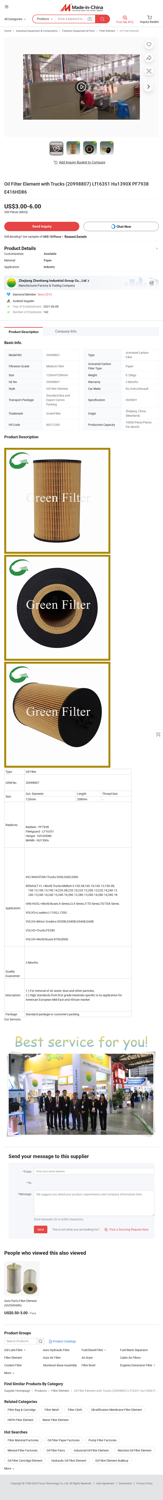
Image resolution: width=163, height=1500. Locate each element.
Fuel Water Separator (134, 1350)
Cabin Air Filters (130, 1358)
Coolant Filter (13, 1365)
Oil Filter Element (129, 30)
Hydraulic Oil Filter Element (68, 1460)
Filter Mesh (52, 1410)
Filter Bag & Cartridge (22, 1410)
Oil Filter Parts (55, 1450)
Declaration (125, 1483)
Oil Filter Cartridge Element (25, 1460)
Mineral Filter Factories (23, 1450)
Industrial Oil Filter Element (91, 1450)
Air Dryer (87, 1358)
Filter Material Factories (23, 1440)
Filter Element (107, 30)
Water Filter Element (55, 1420)
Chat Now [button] (124, 227)
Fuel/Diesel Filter (92, 1350)
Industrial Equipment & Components (37, 30)
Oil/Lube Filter (13, 1350)
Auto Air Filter (52, 1358)
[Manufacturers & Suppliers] (81, 7)
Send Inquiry (42, 226)
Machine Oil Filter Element (135, 1450)
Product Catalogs (64, 1341)
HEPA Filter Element (21, 1420)
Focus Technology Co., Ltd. (53, 1483)
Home (7, 30)
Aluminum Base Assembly (60, 1365)
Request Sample (76, 236)
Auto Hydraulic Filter (56, 1350)
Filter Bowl (88, 1365)
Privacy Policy (144, 1483)
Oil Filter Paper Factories (64, 1440)
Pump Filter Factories (103, 1440)
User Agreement (105, 1483)
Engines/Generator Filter (136, 1365)
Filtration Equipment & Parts (78, 30)
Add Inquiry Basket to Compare (82, 162)
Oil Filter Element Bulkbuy (111, 1460)
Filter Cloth (75, 1410)
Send (40, 1229)
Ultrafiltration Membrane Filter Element (116, 1410)
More (8, 1468)
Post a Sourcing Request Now (126, 1229)
